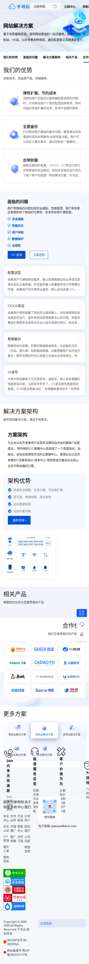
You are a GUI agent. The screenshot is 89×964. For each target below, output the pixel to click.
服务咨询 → (20, 520)
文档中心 (70, 6)
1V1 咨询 (16, 255)
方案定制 (39, 255)
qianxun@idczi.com (63, 826)
